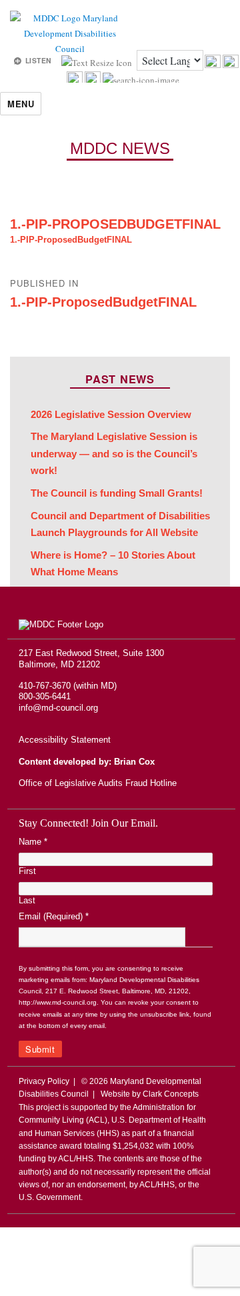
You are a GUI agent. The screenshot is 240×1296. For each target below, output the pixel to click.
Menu (20, 103)
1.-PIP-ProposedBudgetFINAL (115, 224)
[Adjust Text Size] (97, 61)
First (27, 871)
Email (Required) (54, 916)
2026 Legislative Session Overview (111, 414)
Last (27, 900)
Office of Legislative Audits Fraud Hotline (98, 783)
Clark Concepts (171, 1094)
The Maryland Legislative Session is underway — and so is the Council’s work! (114, 453)
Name (33, 842)
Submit (40, 1049)
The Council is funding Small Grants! (117, 493)
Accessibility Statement (65, 740)
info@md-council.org (58, 708)
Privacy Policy (44, 1081)
